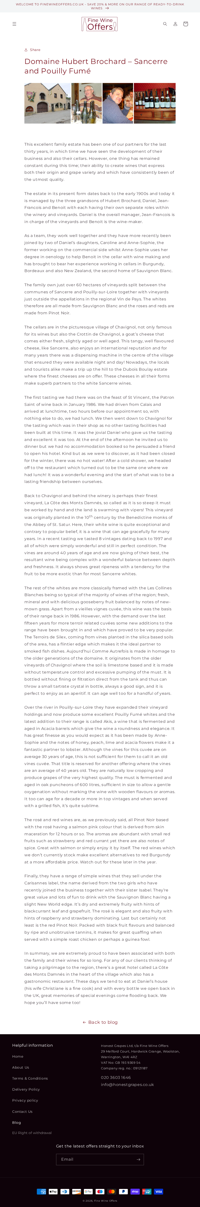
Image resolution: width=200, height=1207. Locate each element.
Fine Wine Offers (105, 1200)
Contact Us (22, 1111)
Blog (16, 1122)
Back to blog (103, 1022)
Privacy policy (25, 1100)
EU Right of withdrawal (32, 1133)
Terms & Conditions (30, 1078)
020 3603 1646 (116, 1077)
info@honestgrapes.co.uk (127, 1084)
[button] (14, 24)
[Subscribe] (138, 1159)
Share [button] (35, 50)
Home (17, 1056)
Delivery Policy (26, 1089)
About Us (20, 1067)
